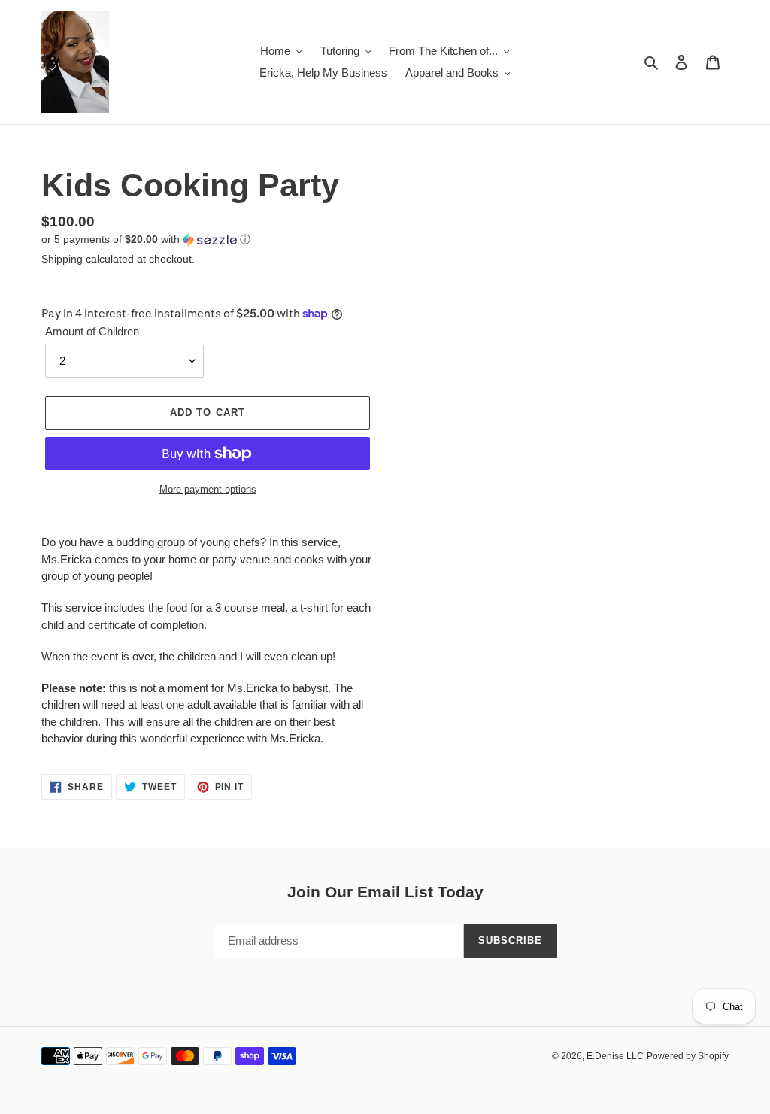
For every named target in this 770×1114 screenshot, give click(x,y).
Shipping (62, 259)
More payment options (207, 489)
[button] (145, 239)
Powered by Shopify (688, 1056)
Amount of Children (92, 331)
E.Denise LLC (615, 1056)
